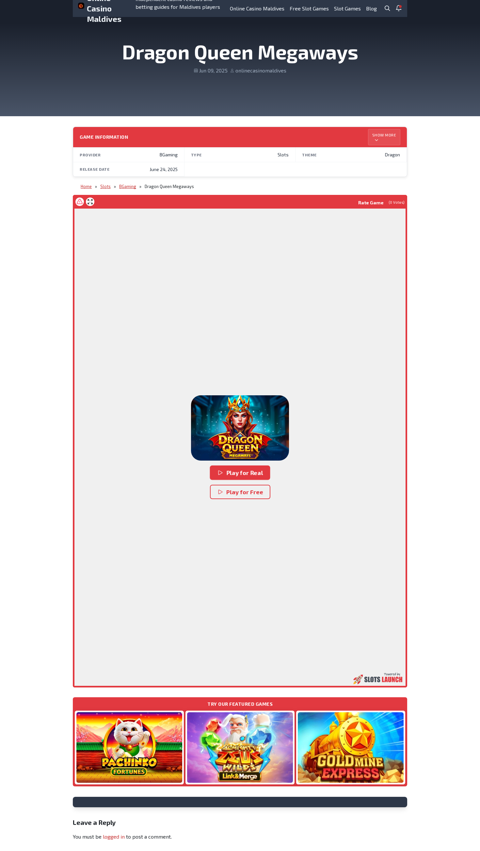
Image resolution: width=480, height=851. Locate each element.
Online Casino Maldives (257, 8)
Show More (384, 135)
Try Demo (129, 747)
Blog (371, 8)
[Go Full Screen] (90, 201)
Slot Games (347, 8)
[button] (240, 428)
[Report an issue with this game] (79, 201)
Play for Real (244, 472)
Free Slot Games (309, 8)
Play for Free (244, 492)
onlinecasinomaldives (260, 70)
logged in (114, 836)
